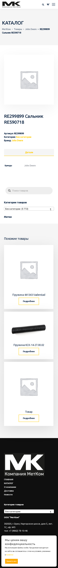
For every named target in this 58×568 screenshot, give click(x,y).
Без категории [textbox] (28, 511)
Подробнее (29, 301)
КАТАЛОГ (8, 483)
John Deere (17, 140)
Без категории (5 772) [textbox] (28, 209)
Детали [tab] (29, 152)
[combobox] (29, 209)
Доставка (9, 491)
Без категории (23, 137)
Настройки (47, 561)
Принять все (11, 561)
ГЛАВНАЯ (8, 479)
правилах (9, 555)
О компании (10, 487)
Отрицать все (30, 561)
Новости (8, 494)
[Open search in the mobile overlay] (29, 191)
